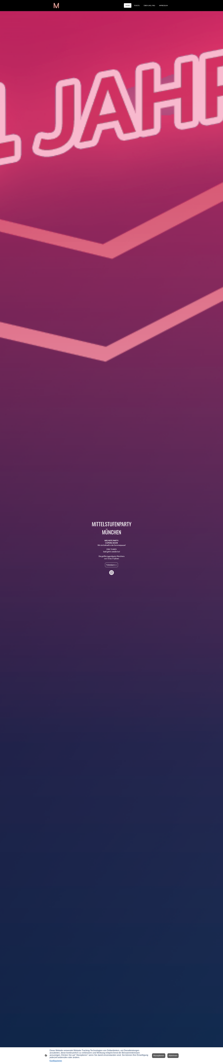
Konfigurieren (56, 1061)
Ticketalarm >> (111, 565)
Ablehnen (173, 1055)
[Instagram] (111, 572)
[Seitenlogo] (56, 5)
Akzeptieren (158, 1055)
